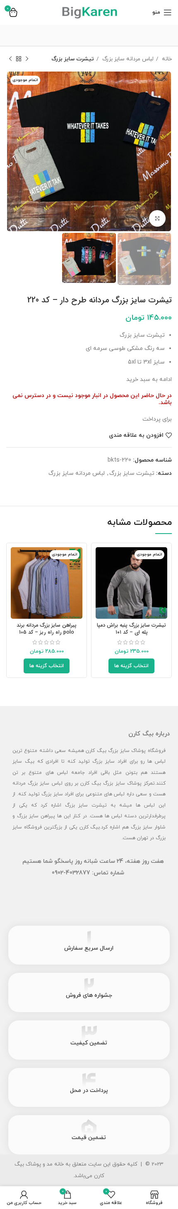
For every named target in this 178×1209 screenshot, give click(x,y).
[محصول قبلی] (27, 59)
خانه (166, 59)
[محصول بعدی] (10, 59)
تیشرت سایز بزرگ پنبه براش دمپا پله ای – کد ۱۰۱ (131, 629)
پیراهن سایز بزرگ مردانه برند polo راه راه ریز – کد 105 (47, 629)
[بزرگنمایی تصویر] (157, 218)
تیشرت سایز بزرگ (72, 59)
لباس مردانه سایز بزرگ (127, 59)
